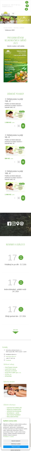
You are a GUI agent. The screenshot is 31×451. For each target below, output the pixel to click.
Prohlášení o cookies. (8, 436)
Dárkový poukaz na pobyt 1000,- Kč (14, 172)
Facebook (8, 360)
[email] (22, 223)
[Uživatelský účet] (26, 9)
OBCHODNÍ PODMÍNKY (14, 415)
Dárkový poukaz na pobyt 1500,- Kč (14, 100)
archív (15, 330)
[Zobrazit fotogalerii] (15, 390)
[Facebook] (9, 223)
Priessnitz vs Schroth (11, 370)
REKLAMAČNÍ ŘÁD (12, 416)
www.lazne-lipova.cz (11, 356)
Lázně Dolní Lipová (10, 369)
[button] (2, 20)
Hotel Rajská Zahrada (11, 367)
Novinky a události (19, 27)
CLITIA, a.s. (8, 374)
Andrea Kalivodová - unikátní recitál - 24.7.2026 (15, 290)
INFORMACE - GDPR (13, 413)
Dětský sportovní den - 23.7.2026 (15, 316)
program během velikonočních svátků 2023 (15, 40)
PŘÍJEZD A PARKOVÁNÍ (14, 409)
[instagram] (14, 223)
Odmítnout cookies (16, 443)
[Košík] (27, 5)
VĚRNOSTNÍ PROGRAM (14, 411)
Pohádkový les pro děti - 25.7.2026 (15, 264)
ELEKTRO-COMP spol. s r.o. (13, 372)
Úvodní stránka (8, 27)
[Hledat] (26, 2)
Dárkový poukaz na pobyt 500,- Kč (14, 136)
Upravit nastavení (15, 440)
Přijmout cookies (16, 446)
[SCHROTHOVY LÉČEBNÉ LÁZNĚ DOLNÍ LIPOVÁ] (5, 13)
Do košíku (23, 126)
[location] (18, 223)
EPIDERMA (8, 376)
